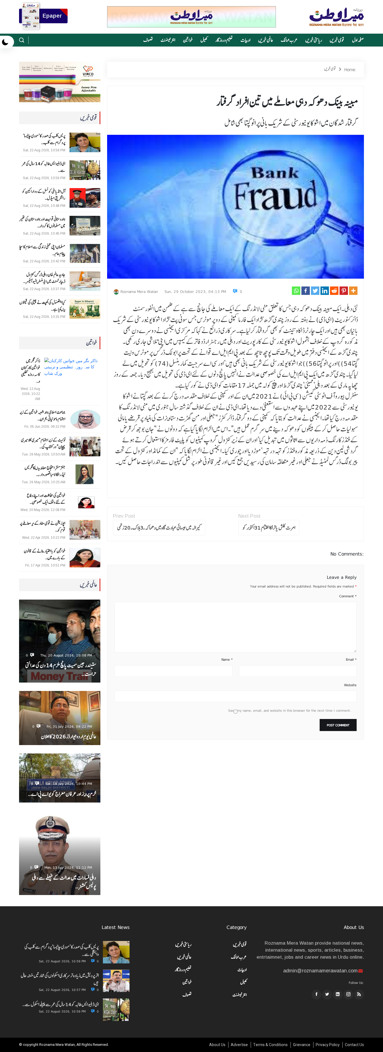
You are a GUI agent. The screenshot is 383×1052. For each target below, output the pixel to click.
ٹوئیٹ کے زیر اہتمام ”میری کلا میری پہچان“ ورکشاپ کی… (43, 443)
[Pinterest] (344, 290)
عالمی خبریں (265, 40)
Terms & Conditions (270, 1045)
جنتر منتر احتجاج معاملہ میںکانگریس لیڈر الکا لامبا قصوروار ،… (45, 471)
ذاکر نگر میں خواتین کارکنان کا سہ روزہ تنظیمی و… (30, 371)
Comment (348, 596)
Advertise (239, 1045)
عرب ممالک (289, 40)
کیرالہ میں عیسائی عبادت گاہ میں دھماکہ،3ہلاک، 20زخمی (159, 528)
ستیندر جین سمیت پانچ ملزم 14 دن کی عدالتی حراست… (60, 669)
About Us (217, 1045)
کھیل (203, 40)
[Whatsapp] (296, 290)
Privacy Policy (328, 1045)
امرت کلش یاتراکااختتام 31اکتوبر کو (269, 528)
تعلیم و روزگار (224, 40)
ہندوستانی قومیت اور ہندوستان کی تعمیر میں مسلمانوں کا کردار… (42, 222)
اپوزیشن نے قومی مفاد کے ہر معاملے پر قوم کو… (42, 526)
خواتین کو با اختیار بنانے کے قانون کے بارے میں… (44, 554)
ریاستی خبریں (313, 40)
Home (350, 69)
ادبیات (245, 40)
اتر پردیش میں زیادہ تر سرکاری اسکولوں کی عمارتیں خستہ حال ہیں (60, 979)
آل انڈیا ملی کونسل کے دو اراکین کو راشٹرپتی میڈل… (43, 195)
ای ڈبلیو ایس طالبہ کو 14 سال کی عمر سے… (43, 167)
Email (351, 659)
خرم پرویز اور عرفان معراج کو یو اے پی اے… (62, 794)
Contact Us (354, 1045)
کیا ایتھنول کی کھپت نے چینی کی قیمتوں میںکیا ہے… (42, 306)
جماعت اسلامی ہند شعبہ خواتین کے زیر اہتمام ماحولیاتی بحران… (42, 415)
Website (350, 685)
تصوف (148, 40)
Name (227, 659)
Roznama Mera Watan (139, 291)
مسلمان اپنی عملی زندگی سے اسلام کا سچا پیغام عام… (42, 250)
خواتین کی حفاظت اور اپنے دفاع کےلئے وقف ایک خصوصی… (46, 499)
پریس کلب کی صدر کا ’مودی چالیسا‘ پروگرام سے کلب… (44, 139)
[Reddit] (334, 290)
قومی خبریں (337, 40)
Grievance (301, 1045)
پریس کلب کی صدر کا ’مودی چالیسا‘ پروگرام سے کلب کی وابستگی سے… (61, 950)
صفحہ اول (358, 40)
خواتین (188, 40)
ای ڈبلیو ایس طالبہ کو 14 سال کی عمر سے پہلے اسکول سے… (60, 1004)
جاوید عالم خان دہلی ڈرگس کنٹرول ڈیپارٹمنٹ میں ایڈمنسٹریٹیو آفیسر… (44, 278)
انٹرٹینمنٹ (168, 40)
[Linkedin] (324, 290)
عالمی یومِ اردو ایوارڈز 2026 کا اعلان (68, 736)
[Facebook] (305, 290)
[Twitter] (315, 290)
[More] (353, 290)
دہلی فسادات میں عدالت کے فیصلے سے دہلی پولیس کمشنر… (64, 882)
